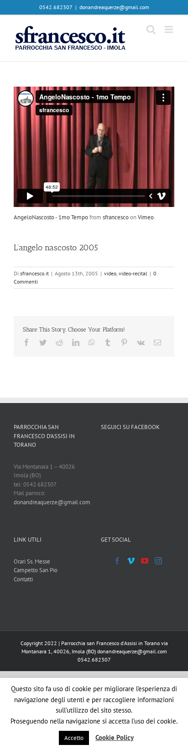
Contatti (23, 579)
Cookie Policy (114, 737)
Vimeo (146, 217)
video (110, 273)
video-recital (133, 273)
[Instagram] (158, 560)
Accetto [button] (74, 738)
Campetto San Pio (35, 570)
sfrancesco (116, 217)
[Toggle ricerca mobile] (151, 29)
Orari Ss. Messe (32, 561)
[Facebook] (117, 560)
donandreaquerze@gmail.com (114, 7)
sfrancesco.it (34, 273)
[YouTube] (144, 560)
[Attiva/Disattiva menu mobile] (169, 29)
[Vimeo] (131, 560)
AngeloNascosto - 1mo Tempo (51, 217)
